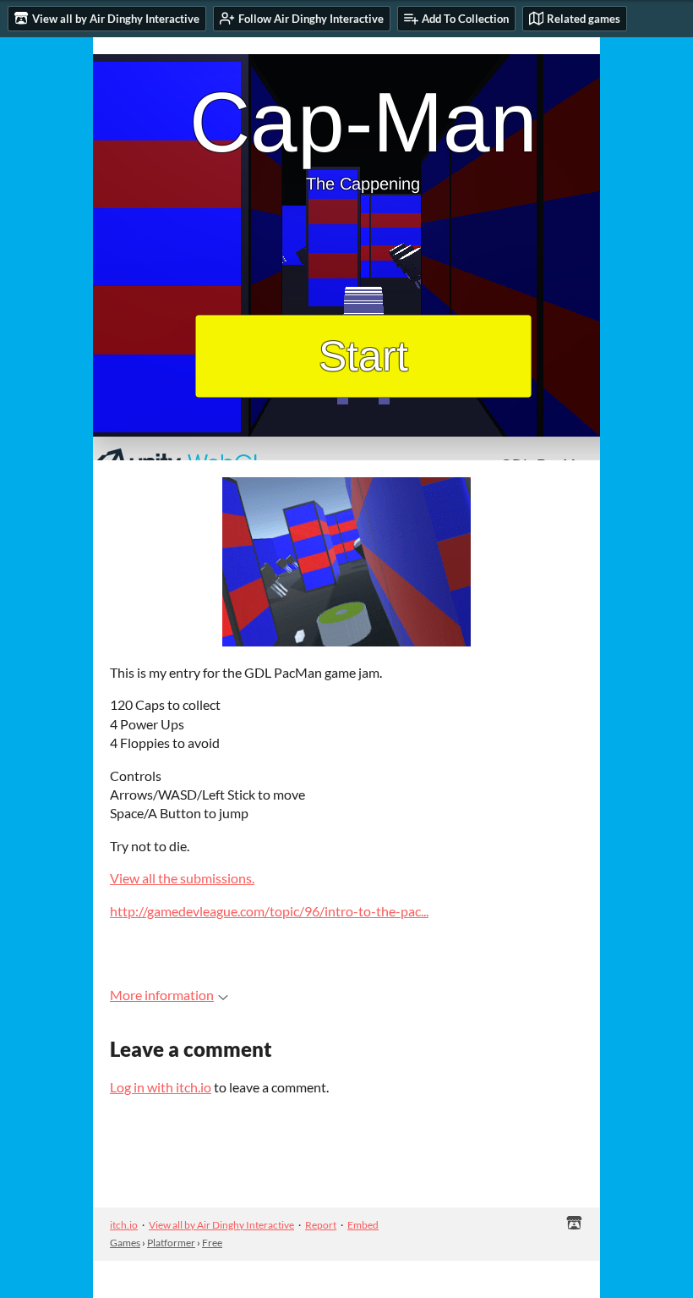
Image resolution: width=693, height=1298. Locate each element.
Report (320, 1224)
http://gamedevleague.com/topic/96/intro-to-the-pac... (269, 911)
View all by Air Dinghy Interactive (221, 1224)
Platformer (171, 1242)
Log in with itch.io (160, 1087)
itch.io (124, 1224)
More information (162, 995)
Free (212, 1242)
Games (125, 1242)
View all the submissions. (182, 878)
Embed (363, 1224)
